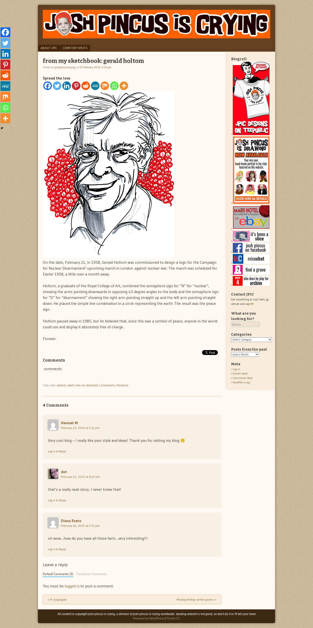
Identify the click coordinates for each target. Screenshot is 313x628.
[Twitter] (57, 85)
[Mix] (105, 85)
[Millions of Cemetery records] (251, 273)
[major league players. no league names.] (251, 284)
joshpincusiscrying (65, 67)
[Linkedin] (66, 85)
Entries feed (240, 373)
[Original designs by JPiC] (251, 134)
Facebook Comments (92, 574)
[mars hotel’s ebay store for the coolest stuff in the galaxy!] (251, 228)
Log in (236, 369)
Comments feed (243, 378)
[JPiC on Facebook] (251, 251)
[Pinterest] (76, 85)
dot (64, 471)
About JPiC (49, 48)
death (71, 385)
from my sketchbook (87, 385)
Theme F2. (173, 618)
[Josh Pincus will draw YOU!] (251, 203)
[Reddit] (85, 85)
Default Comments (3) (58, 574)
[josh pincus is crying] (156, 36)
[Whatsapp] (114, 85)
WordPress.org (241, 382)
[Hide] (2, 128)
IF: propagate (57, 599)
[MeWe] (95, 85)
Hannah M (69, 422)
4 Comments (108, 385)
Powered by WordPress (148, 618)
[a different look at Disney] (251, 262)
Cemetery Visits (75, 48)
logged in (72, 585)
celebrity (61, 385)
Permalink (122, 385)
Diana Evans (71, 520)
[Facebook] (47, 85)
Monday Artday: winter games (196, 599)
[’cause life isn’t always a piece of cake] (251, 240)
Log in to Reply (57, 451)
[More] (124, 85)
